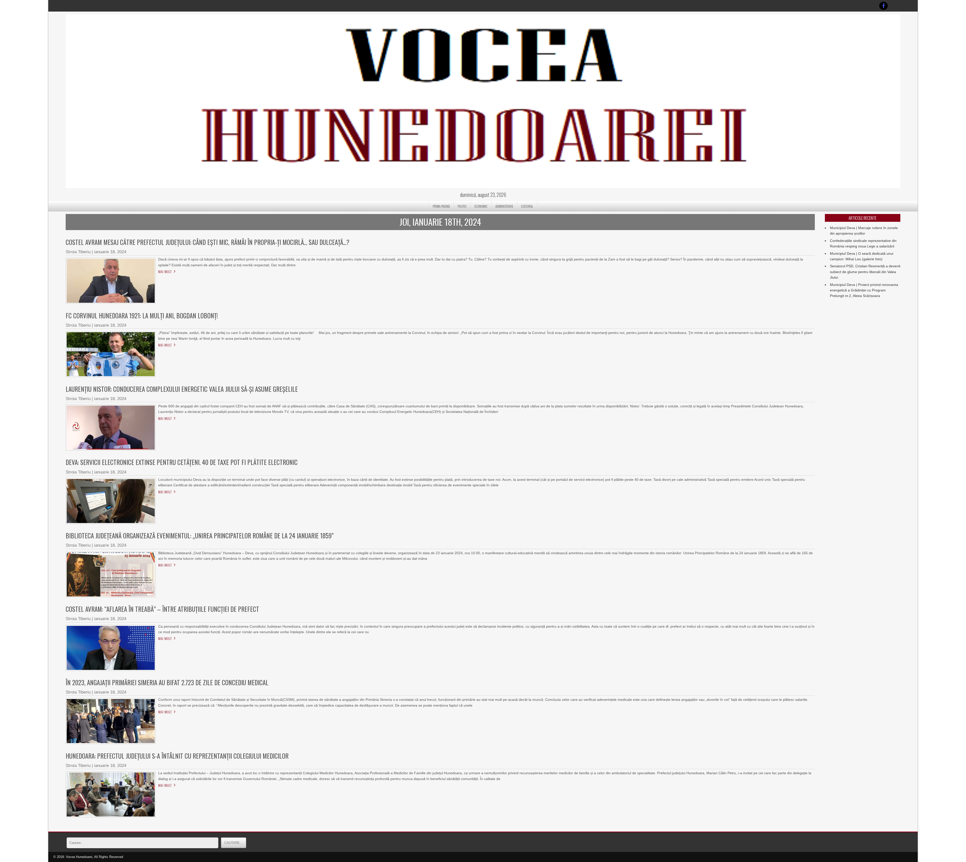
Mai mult (165, 271)
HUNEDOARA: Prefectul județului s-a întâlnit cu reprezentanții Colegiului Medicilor (177, 755)
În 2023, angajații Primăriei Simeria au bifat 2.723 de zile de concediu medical (167, 682)
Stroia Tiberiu (78, 251)
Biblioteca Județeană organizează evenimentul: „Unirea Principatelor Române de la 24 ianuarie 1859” (200, 535)
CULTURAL (527, 206)
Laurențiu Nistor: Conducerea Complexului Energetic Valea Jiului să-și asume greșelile (182, 389)
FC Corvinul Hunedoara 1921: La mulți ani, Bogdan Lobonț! (142, 315)
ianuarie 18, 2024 (110, 251)
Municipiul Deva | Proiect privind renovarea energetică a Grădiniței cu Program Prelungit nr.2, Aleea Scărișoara (864, 290)
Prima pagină (441, 206)
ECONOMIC (481, 206)
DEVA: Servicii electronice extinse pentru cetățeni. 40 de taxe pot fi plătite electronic (182, 462)
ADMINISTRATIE (504, 206)
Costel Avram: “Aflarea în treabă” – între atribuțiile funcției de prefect (162, 609)
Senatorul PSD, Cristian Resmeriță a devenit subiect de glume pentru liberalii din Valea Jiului (865, 271)
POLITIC (462, 206)
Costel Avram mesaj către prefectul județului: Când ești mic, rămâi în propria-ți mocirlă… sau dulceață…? (207, 242)
